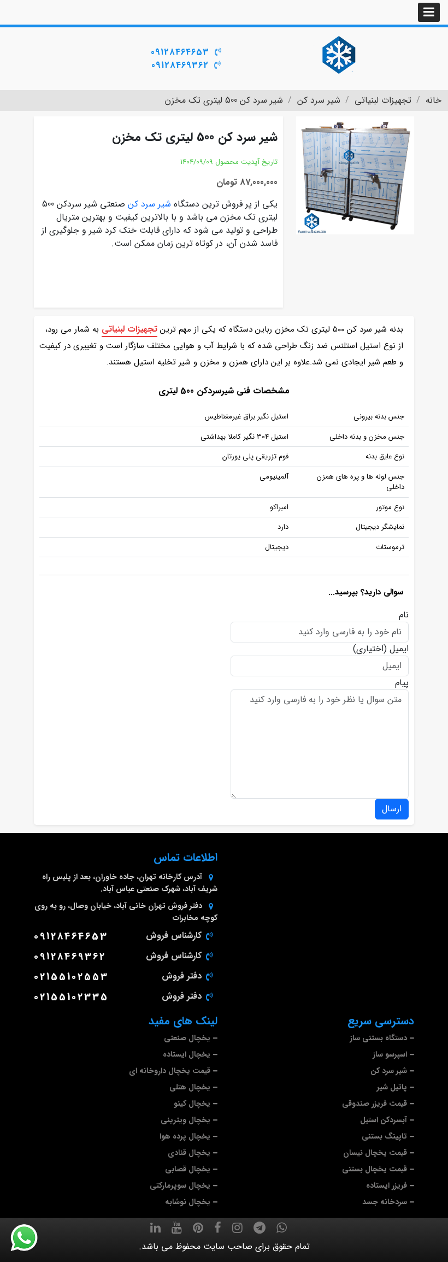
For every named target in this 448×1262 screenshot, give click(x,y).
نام (404, 615)
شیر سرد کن (149, 204)
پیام (402, 682)
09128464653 (180, 52)
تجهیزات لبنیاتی (129, 329)
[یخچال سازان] (339, 55)
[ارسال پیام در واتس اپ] (30, 1238)
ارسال (392, 809)
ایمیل (399, 649)
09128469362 (180, 65)
